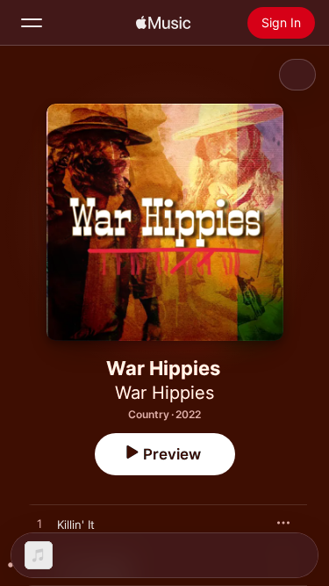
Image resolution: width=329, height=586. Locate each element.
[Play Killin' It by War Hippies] (39, 524)
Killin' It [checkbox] (76, 524)
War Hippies (164, 392)
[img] (163, 23)
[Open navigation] (31, 23)
